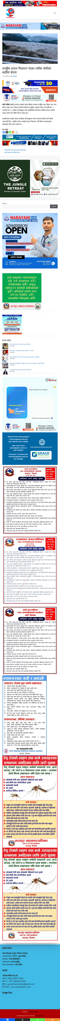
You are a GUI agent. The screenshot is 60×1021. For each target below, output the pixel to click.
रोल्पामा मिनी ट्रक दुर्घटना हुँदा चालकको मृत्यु (15, 150)
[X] (7, 132)
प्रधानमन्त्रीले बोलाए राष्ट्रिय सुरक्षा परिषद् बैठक (20, 369)
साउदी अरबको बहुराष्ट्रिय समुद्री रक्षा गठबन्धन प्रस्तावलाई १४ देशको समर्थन (26, 363)
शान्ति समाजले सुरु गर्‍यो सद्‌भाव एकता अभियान (19, 344)
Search (4, 203)
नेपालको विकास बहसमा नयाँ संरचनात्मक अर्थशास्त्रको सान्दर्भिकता (24, 357)
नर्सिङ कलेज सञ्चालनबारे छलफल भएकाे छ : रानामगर (21, 350)
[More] (13, 132)
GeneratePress (39, 1015)
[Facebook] (3, 132)
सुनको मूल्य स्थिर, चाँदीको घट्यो (12, 152)
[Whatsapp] (10, 132)
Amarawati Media (33, 1011)
